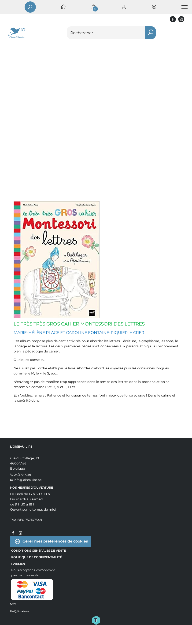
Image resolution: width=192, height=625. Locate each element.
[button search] (150, 32)
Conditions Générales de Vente (38, 550)
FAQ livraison (19, 611)
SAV (13, 604)
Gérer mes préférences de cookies (55, 541)
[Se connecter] (124, 7)
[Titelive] (96, 620)
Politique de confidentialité (36, 557)
